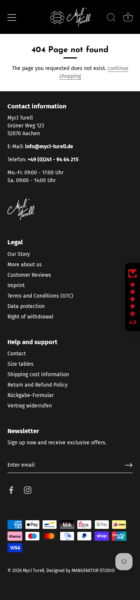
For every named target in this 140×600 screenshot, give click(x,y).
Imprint (16, 285)
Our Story (18, 254)
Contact (16, 353)
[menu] (12, 17)
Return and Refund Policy (37, 385)
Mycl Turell (33, 570)
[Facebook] (11, 490)
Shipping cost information (38, 374)
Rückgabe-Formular (30, 395)
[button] (132, 297)
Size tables (20, 364)
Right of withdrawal (30, 317)
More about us (24, 264)
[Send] (129, 465)
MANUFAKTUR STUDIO (93, 570)
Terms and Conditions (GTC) (40, 296)
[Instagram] (27, 490)
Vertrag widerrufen (29, 406)
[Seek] (111, 18)
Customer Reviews (29, 275)
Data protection (26, 306)
